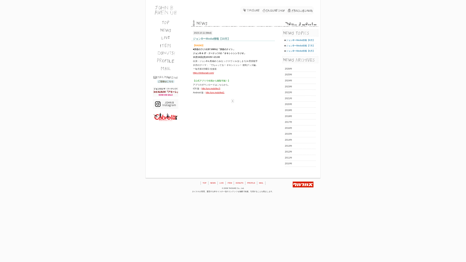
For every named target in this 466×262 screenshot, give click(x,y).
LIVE (222, 183)
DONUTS (239, 183)
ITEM (230, 183)
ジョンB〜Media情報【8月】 (300, 40)
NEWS (213, 183)
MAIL (261, 183)
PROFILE (251, 183)
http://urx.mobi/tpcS (211, 88)
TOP (204, 183)
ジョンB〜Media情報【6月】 (300, 51)
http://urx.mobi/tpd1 (215, 92)
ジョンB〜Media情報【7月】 (300, 45)
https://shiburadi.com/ (203, 73)
